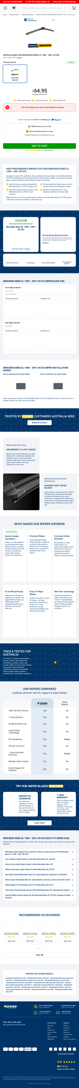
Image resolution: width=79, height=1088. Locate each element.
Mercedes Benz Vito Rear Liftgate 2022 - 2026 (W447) (48, 985)
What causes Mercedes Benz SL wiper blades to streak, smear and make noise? (37, 880)
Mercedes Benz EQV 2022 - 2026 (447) (38, 978)
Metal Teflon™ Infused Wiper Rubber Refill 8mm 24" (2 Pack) (30, 934)
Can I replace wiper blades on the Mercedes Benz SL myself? (30, 859)
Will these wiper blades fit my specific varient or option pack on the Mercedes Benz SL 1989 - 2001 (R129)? (37, 853)
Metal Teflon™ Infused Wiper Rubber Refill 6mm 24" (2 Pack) (67, 934)
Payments (66, 1028)
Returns (66, 1030)
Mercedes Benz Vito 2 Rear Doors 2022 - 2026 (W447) (49, 982)
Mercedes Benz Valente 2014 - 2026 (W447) (57, 980)
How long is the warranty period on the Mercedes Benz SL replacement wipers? (37, 890)
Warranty (66, 1032)
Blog (48, 1028)
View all (39, 954)
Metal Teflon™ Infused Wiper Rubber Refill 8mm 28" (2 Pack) (11, 934)
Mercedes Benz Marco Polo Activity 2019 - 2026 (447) (29, 980)
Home (5, 15)
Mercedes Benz (14, 15)
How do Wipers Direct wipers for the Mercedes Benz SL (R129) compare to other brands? (38, 896)
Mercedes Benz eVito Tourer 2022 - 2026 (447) (35, 987)
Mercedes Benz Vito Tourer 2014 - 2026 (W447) (19, 982)
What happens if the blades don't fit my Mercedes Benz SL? (29, 885)
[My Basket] (74, 8)
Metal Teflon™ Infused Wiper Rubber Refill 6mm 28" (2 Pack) (49, 934)
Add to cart (39, 146)
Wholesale (50, 1039)
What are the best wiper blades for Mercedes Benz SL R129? (30, 869)
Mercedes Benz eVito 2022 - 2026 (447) (60, 987)
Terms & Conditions (69, 1039)
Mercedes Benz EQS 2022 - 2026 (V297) (43, 989)
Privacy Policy (67, 1035)
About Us (50, 1025)
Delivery (65, 1025)
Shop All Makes (52, 1037)
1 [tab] (38, 948)
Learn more (45, 243)
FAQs (49, 1035)
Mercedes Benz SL (28, 15)
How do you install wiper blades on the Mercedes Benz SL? (29, 864)
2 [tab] (40, 948)
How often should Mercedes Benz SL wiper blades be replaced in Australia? (36, 874)
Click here (19, 57)
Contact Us (51, 1030)
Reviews (66, 1037)
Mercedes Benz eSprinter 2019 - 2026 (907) (18, 989)
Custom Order (51, 1032)
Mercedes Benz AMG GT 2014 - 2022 (16, 978)
